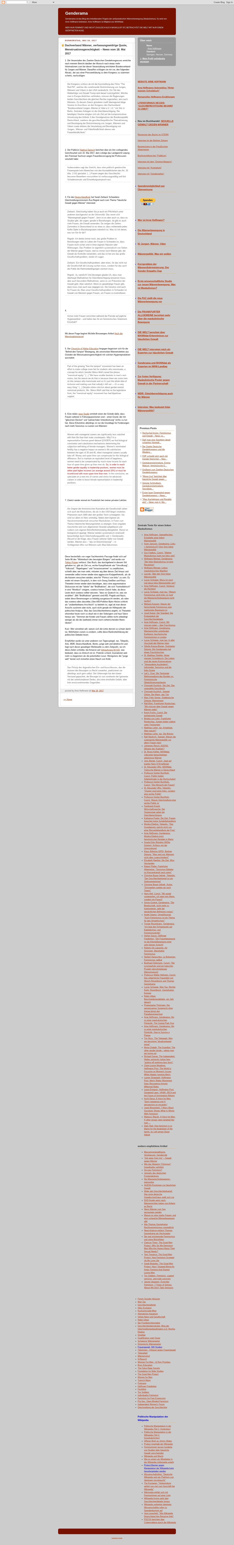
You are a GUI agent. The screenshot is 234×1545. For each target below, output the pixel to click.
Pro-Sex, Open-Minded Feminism (153, 1401)
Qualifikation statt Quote (149, 1338)
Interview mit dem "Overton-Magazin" (155, 162)
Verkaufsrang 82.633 (110, 650)
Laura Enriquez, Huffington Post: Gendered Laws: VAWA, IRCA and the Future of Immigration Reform (160, 1092)
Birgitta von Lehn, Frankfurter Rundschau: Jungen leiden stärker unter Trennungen (159, 722)
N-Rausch (142, 1359)
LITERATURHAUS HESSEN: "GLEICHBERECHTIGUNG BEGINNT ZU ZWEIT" (155, 106)
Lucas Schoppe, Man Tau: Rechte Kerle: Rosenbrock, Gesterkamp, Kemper (159, 990)
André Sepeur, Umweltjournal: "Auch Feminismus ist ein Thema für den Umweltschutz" (159, 918)
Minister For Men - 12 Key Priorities (154, 1362)
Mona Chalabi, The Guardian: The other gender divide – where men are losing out (159, 1050)
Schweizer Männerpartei (149, 1341)
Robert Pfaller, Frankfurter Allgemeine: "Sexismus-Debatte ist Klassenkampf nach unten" (158, 869)
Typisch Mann (144, 1380)
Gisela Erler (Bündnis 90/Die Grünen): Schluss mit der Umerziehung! (157, 845)
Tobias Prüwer (71, 562)
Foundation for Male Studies (151, 1371)
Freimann (142, 1383)
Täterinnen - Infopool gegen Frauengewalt (157, 1350)
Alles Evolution (145, 1308)
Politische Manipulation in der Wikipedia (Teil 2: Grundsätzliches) (157, 1435)
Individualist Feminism (148, 1395)
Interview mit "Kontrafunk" (150, 168)
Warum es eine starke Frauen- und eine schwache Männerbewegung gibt (160, 1218)
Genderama (76, 13)
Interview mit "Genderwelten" (151, 174)
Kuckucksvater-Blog (147, 1311)
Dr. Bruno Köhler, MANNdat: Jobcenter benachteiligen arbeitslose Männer (157, 755)
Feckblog (142, 1389)
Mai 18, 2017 (98, 691)
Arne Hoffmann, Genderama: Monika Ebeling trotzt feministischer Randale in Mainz (159, 836)
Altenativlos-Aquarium (148, 1314)
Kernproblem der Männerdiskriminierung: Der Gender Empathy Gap (153, 267)
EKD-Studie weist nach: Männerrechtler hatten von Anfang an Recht (159, 1203)
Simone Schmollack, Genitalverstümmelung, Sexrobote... (153, 486)
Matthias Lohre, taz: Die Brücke (158, 734)
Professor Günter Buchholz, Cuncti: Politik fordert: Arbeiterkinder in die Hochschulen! (160, 776)
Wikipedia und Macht (153, 1456)
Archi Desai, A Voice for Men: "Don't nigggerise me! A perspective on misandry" (157, 1102)
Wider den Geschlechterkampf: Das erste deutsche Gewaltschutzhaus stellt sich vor (159, 1194)
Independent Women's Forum (151, 1404)
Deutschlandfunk (82, 197)
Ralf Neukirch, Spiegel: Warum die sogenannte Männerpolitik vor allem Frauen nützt (160, 740)
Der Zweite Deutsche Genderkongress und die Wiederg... (153, 449)
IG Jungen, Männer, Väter (152, 244)
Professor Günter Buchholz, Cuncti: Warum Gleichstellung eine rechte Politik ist (160, 800)
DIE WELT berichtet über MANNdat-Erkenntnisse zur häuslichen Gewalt (153, 336)
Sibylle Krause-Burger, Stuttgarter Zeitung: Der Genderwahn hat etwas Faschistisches (159, 649)
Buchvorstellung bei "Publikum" (152, 156)
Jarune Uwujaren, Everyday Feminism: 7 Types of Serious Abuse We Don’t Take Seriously (158, 1285)
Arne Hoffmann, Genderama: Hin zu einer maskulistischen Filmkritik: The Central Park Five (159, 1020)
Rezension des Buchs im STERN (153, 135)
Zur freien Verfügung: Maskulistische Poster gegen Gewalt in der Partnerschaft (154, 380)
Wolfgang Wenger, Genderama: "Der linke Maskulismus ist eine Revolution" (158, 562)
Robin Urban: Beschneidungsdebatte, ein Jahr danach (159, 999)
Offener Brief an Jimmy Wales (158, 1441)
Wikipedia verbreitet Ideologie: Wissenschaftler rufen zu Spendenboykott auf (158, 1507)
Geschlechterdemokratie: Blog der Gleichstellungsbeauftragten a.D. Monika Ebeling (156, 1329)
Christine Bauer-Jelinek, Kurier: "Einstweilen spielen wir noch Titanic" (158, 888)
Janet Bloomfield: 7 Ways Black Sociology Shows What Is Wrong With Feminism (159, 1111)
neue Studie (83, 414)
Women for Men (145, 1377)
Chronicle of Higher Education (85, 349)
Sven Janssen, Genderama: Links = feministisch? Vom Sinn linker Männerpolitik (159, 547)
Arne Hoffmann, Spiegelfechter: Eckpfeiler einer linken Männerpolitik (158, 538)
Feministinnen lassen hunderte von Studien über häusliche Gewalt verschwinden (158, 1450)
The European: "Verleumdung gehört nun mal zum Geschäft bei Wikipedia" (159, 1486)
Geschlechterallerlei (147, 1305)
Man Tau (142, 1302)
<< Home (68, 699)
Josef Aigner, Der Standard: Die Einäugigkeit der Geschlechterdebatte (158, 616)
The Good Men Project (148, 1374)
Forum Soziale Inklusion (149, 1299)
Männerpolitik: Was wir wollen (154, 254)
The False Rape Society (149, 1368)
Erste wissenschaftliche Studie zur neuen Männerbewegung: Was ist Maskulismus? (157, 284)
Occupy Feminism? (153, 1170)
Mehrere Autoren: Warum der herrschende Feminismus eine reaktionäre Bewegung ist (158, 607)
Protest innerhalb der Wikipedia (158, 1444)
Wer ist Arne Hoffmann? (151, 220)
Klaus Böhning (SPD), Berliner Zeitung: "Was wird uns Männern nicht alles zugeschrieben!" (159, 854)
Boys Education (145, 1365)
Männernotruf (144, 1356)
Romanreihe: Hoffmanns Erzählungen (156, 97)
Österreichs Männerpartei (149, 1344)
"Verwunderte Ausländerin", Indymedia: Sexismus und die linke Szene (157, 667)
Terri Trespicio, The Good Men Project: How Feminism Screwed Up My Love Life (159, 1257)
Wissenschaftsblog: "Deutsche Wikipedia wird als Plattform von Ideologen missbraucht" (159, 1477)
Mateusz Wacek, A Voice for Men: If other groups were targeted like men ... (159, 1120)
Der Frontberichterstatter (149, 1323)
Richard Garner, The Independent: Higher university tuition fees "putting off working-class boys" (159, 1059)
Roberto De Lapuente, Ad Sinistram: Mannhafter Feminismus (155, 951)
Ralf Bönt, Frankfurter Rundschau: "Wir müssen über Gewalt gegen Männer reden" (160, 706)
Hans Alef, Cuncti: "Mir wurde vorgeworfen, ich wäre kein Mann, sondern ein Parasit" (159, 897)
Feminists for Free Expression (152, 1398)
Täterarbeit (143, 1353)
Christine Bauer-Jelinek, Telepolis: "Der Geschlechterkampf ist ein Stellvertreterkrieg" (159, 878)
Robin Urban (143, 1320)
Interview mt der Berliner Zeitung (153, 140)
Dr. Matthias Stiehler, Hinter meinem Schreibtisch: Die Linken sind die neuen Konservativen (159, 658)
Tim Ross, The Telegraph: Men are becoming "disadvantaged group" (158, 1041)
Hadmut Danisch (87, 150)
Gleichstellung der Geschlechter (152, 1407)
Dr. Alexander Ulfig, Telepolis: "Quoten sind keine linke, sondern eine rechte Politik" (159, 791)
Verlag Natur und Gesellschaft (151, 1317)
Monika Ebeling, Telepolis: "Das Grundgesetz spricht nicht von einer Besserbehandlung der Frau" (159, 827)
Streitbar (141, 1335)
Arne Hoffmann (154, 48)
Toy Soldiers (143, 1392)
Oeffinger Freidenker (147, 1386)
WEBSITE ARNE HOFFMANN (152, 82)
